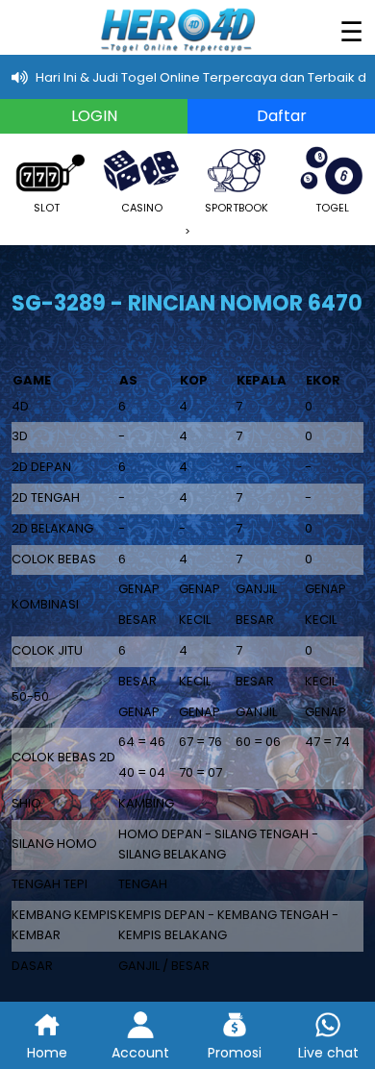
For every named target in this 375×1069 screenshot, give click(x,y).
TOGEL (332, 207)
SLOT (47, 207)
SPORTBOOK (236, 207)
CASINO (141, 207)
